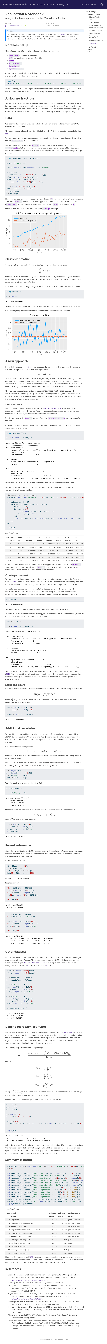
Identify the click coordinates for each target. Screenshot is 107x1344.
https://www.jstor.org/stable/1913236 (27, 1299)
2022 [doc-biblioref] (29, 965)
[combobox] (102, 4)
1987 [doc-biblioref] (15, 581)
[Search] (102, 4)
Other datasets (94, 33)
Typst (90, 51)
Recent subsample (95, 30)
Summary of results (96, 40)
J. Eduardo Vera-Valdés (13, 26)
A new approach (95, 25)
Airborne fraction (94, 17)
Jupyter (90, 49)
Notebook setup (94, 14)
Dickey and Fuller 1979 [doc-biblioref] (51, 408)
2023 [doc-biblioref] (34, 963)
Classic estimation (95, 22)
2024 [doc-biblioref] (63, 34)
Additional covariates (96, 28)
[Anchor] (30, 44)
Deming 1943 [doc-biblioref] (68, 1032)
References (93, 43)
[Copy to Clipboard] (82, 79)
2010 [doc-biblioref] (8, 674)
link (6, 133)
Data (90, 20)
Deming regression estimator (96, 37)
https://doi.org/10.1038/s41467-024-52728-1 (30, 1280)
